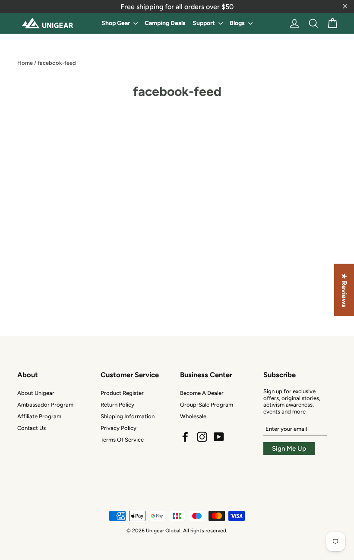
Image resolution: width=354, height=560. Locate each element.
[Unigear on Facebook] (185, 437)
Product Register (122, 393)
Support (204, 23)
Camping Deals (165, 23)
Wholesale (193, 416)
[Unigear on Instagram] (202, 437)
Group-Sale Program (206, 404)
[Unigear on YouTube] (219, 437)
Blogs (238, 23)
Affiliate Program (39, 416)
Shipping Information (128, 416)
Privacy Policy (118, 428)
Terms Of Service (122, 439)
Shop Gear (116, 23)
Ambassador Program (45, 404)
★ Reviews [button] (344, 290)
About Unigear (35, 393)
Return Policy (117, 404)
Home (25, 63)
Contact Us (31, 428)
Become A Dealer (202, 393)
